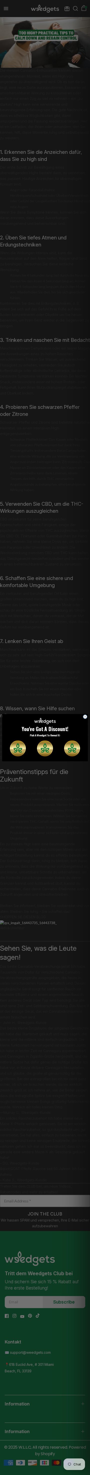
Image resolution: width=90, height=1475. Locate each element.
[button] (18, 748)
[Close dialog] (85, 717)
